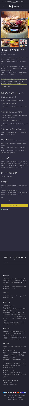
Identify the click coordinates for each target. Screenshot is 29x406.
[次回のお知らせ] (26, 1)
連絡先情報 (21, 399)
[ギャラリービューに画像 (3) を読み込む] (23, 43)
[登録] (24, 263)
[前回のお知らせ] (2, 1)
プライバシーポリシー (12, 397)
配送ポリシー (17, 395)
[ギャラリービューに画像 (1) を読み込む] (5, 43)
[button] (2, 6)
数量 (2, 197)
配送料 (4, 54)
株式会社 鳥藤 (10, 395)
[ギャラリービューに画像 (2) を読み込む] (14, 43)
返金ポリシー (20, 397)
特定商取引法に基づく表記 (12, 399)
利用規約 (23, 395)
